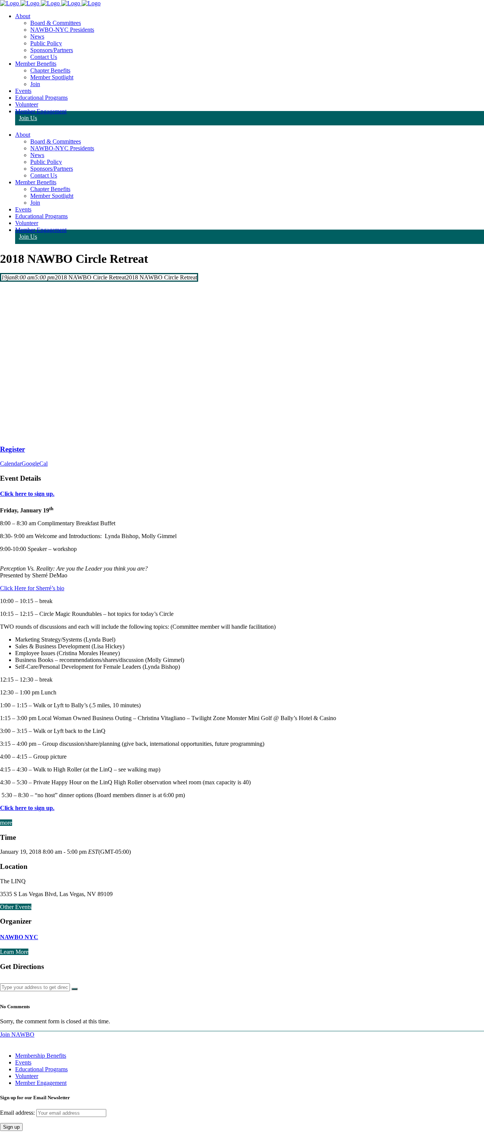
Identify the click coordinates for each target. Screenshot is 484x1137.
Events (23, 1062)
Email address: (18, 1112)
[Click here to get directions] (74, 989)
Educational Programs (41, 1069)
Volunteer (26, 1076)
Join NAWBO (17, 1034)
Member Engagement (41, 1083)
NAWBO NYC (19, 937)
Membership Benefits (40, 1055)
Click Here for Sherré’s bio (32, 588)
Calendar (11, 463)
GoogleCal (35, 463)
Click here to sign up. (27, 494)
